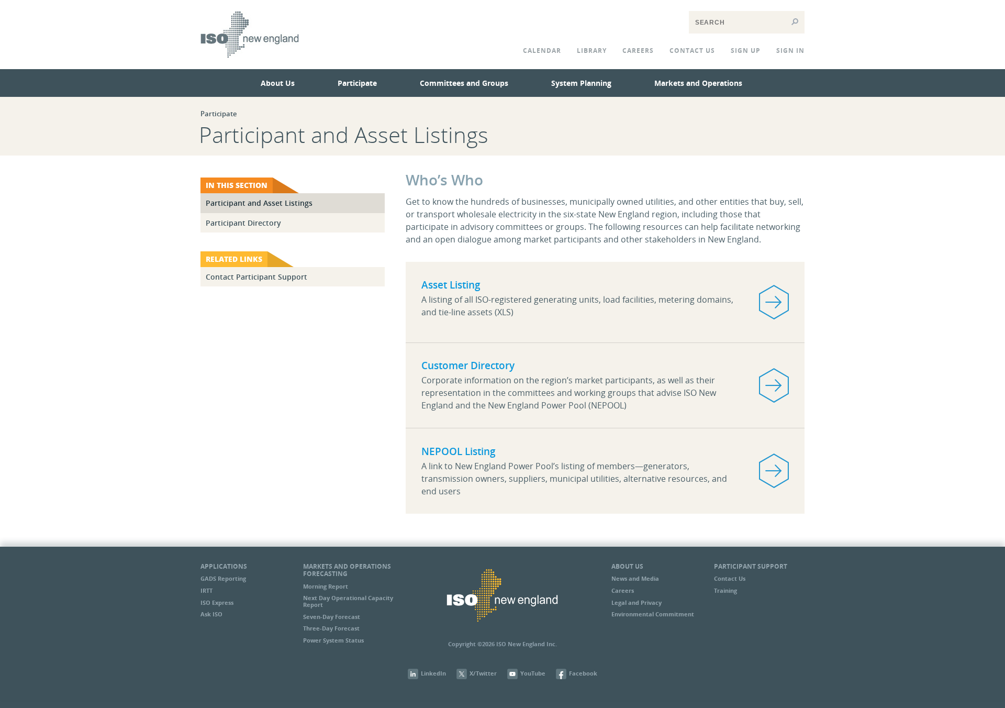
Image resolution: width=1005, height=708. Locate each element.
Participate (357, 83)
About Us (278, 83)
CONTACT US (692, 50)
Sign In (790, 50)
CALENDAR (542, 50)
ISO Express (216, 602)
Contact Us (729, 578)
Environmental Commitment (652, 614)
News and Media (635, 578)
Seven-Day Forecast (331, 617)
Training (725, 590)
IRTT (206, 590)
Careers (638, 50)
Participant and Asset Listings (259, 203)
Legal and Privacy (636, 602)
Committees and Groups (464, 83)
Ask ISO (211, 614)
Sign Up (746, 50)
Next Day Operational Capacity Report (348, 601)
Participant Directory (243, 223)
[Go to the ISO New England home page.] (249, 65)
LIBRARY (592, 50)
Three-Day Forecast (331, 628)
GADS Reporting (223, 578)
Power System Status (333, 640)
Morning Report (325, 586)
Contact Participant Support (256, 277)
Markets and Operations (698, 83)
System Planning (581, 83)
